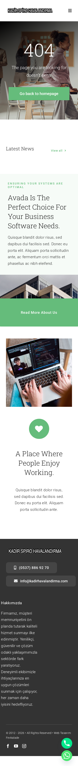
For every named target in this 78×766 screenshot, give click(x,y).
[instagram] (24, 746)
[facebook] (8, 746)
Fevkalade (12, 737)
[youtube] (16, 746)
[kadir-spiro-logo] (30, 9)
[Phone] (66, 743)
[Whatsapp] (66, 755)
